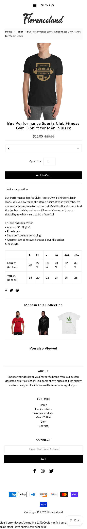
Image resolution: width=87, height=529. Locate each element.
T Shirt (19, 31)
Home (8, 31)
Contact (43, 425)
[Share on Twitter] (11, 290)
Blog (43, 421)
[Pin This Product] (17, 290)
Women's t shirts (43, 413)
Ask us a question (17, 189)
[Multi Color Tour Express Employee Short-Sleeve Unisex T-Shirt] (18, 333)
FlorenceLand (55, 512)
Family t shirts (43, 409)
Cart (49, 5)
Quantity (35, 161)
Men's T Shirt (43, 417)
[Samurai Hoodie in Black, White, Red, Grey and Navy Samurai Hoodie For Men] (44, 333)
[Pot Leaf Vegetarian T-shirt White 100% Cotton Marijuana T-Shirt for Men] (69, 333)
